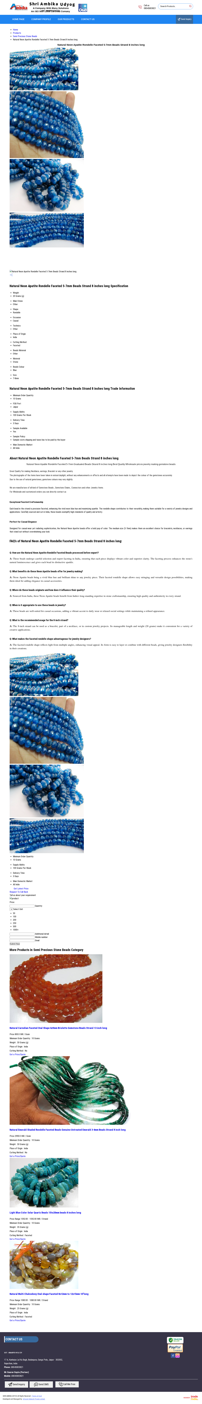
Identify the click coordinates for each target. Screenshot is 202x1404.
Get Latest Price (20, 888)
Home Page (18, 19)
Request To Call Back (19, 892)
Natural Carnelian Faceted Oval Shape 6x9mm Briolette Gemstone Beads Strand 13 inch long (58, 1028)
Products (17, 33)
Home (15, 29)
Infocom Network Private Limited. (34, 1399)
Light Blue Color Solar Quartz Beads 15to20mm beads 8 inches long (45, 1212)
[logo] (48, 13)
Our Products (66, 19)
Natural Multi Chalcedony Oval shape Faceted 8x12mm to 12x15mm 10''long (49, 1294)
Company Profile (41, 19)
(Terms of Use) (37, 1396)
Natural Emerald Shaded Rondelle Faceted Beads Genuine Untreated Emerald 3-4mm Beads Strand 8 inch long (68, 1129)
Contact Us (88, 19)
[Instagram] (177, 1357)
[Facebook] (173, 1357)
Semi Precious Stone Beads (25, 36)
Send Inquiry (185, 19)
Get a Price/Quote (18, 1054)
